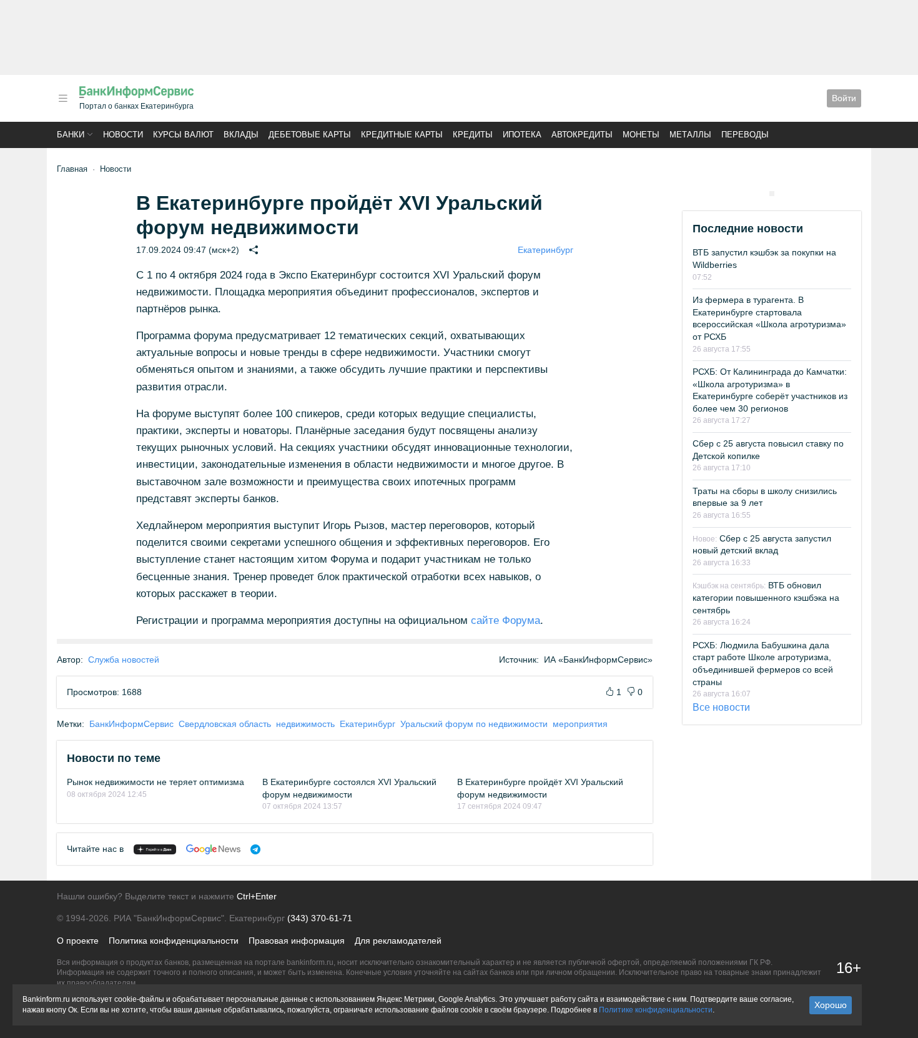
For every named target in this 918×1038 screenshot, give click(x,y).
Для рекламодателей (398, 941)
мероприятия (580, 724)
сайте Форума (505, 620)
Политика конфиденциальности (174, 941)
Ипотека (522, 134)
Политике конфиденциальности (656, 1010)
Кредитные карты (402, 134)
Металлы (690, 134)
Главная (72, 169)
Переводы (745, 134)
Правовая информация (297, 941)
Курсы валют (183, 134)
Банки (70, 134)
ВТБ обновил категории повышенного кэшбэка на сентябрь (766, 597)
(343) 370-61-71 (319, 918)
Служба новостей (123, 660)
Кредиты (473, 134)
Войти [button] (844, 98)
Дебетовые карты (310, 134)
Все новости (721, 707)
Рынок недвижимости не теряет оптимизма (155, 782)
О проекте (78, 941)
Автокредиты (582, 134)
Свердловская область (225, 724)
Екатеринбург (545, 250)
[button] (63, 98)
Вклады (241, 134)
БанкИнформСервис (131, 724)
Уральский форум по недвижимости (474, 724)
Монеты (641, 134)
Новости (123, 134)
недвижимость (305, 724)
